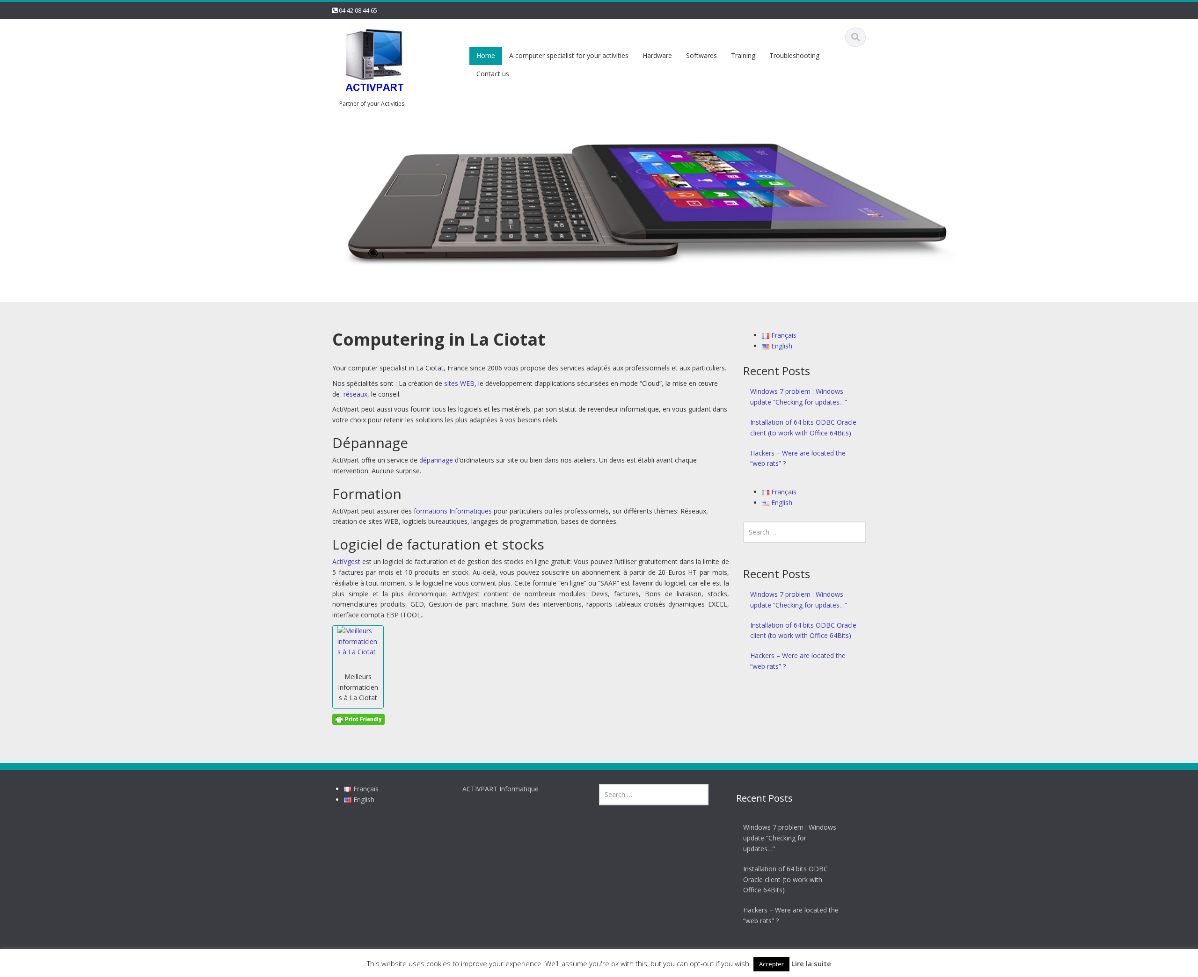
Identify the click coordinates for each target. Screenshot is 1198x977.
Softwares (701, 55)
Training (743, 55)
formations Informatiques (453, 511)
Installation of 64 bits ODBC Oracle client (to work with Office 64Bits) (803, 427)
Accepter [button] (771, 964)
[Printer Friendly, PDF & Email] (358, 718)
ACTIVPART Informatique (500, 788)
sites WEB (459, 383)
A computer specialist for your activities (568, 55)
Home (485, 55)
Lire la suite (811, 963)
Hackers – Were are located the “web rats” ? (798, 458)
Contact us (492, 73)
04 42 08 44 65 (358, 10)
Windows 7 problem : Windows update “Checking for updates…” (798, 396)
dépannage (436, 460)
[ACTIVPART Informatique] (374, 61)
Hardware (657, 55)
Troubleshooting (794, 55)
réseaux (355, 394)
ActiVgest (346, 561)
